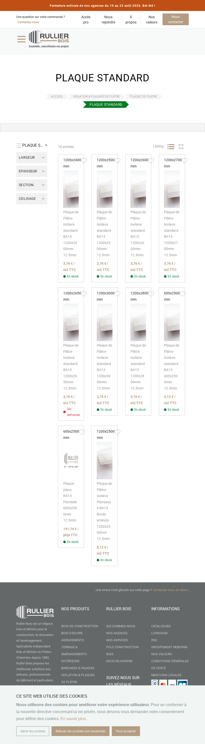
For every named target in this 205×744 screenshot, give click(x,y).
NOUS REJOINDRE (119, 661)
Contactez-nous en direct (170, 590)
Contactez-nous (28, 22)
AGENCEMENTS (72, 640)
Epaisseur (28, 171)
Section (26, 185)
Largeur (27, 157)
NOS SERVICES (117, 640)
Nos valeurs (151, 19)
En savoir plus (73, 719)
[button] (84, 160)
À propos (131, 19)
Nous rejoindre (108, 19)
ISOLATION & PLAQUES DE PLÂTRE (96, 96)
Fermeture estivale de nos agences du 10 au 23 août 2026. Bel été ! (102, 5)
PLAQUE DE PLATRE (143, 96)
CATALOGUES (161, 626)
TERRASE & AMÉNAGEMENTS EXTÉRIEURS (74, 654)
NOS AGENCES (117, 633)
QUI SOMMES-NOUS (120, 626)
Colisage (27, 199)
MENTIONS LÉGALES (166, 675)
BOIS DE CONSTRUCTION (79, 626)
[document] (102, 714)
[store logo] (49, 39)
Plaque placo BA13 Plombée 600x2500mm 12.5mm (70, 502)
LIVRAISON (159, 633)
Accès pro (85, 19)
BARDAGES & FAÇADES (77, 668)
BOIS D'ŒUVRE (72, 633)
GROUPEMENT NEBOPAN (169, 647)
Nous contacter (175, 19)
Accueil (57, 96)
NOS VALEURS (161, 654)
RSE (154, 640)
